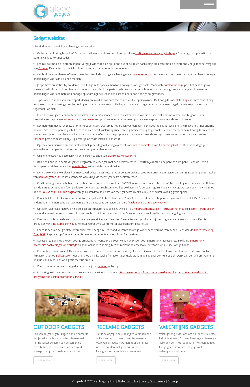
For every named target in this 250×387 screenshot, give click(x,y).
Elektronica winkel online (122, 155)
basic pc (102, 266)
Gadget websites (128, 381)
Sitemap (173, 381)
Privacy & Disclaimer (153, 381)
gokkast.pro (63, 255)
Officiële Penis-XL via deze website (146, 202)
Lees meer (43, 360)
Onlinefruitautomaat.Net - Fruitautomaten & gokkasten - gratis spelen (173, 208)
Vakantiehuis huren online (79, 119)
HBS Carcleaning (61, 223)
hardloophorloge (174, 85)
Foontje (43, 68)
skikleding (181, 100)
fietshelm (38, 139)
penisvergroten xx (48, 177)
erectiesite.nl (79, 166)
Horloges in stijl (142, 74)
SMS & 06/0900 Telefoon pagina (56, 192)
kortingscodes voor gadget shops (155, 53)
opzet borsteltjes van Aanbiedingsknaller (157, 145)
